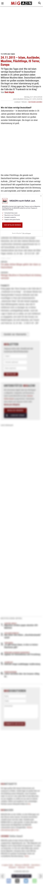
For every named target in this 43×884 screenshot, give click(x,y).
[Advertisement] (21, 28)
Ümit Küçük (9, 92)
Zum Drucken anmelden (35, 102)
